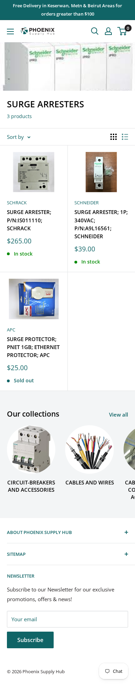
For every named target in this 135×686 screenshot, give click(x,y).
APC (11, 330)
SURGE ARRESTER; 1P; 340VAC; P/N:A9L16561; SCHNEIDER (101, 224)
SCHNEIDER (86, 202)
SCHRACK (17, 202)
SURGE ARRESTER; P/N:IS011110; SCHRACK (29, 220)
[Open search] (95, 31)
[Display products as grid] (113, 137)
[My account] (108, 31)
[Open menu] (10, 31)
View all (118, 414)
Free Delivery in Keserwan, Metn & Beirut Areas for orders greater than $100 (67, 9)
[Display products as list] (125, 137)
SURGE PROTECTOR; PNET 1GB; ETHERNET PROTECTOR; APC (33, 347)
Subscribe (30, 640)
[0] (122, 31)
